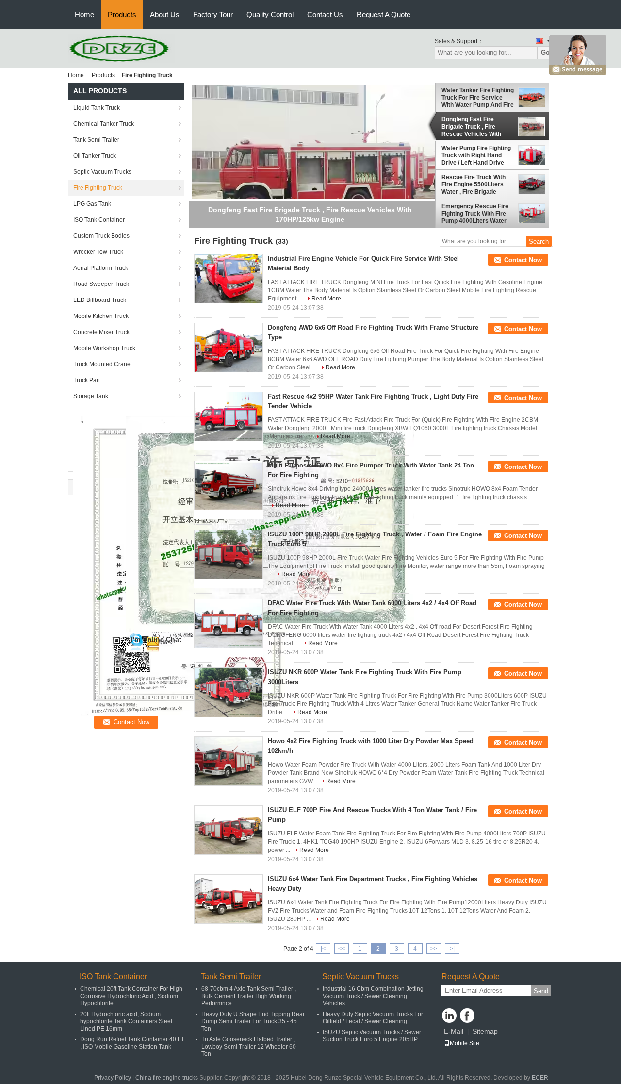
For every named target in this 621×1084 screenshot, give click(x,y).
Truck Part (86, 380)
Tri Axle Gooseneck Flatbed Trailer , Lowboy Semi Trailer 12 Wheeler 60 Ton (248, 1046)
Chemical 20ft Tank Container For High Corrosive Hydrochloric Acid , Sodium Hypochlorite (131, 996)
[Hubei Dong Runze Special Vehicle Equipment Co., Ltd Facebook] (467, 1015)
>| (452, 948)
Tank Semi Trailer (96, 139)
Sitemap (485, 1031)
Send (541, 991)
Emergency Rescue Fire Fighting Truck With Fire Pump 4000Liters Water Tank (474, 213)
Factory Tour (213, 14)
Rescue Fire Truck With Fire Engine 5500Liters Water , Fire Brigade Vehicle (473, 184)
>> (433, 948)
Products (122, 14)
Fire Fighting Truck (97, 187)
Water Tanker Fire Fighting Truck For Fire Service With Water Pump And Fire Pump (477, 97)
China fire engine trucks (166, 1077)
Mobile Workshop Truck (104, 348)
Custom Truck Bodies (101, 236)
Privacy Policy (112, 1077)
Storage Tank (90, 396)
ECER (540, 1077)
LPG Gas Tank (92, 203)
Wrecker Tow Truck (98, 252)
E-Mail (453, 1031)
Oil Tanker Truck (94, 155)
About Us (165, 14)
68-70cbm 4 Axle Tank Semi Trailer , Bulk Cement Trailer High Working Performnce (248, 996)
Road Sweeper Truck (101, 284)
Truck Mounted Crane (102, 364)
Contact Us (325, 14)
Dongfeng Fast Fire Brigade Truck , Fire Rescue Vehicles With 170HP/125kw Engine (471, 126)
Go (545, 52)
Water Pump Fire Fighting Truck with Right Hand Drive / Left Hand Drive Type (476, 156)
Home (84, 14)
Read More (326, 298)
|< (323, 948)
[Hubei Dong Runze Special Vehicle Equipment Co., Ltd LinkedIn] (449, 1015)
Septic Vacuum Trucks (102, 171)
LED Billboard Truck (99, 300)
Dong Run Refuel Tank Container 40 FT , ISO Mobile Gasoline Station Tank (132, 1043)
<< (341, 948)
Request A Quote (383, 14)
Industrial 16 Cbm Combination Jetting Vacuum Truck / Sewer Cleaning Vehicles (373, 996)
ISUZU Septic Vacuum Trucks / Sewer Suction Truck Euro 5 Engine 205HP (372, 1036)
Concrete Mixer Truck (101, 332)
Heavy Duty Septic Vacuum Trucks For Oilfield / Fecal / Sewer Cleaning (373, 1018)
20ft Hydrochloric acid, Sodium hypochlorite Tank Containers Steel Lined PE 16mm (126, 1021)
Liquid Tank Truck (96, 107)
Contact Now (523, 260)
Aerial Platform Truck (100, 268)
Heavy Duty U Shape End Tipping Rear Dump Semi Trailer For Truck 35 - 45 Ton (253, 1021)
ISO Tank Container (99, 220)
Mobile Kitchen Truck (101, 316)
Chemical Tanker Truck (103, 123)
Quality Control (270, 14)
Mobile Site (464, 1043)
